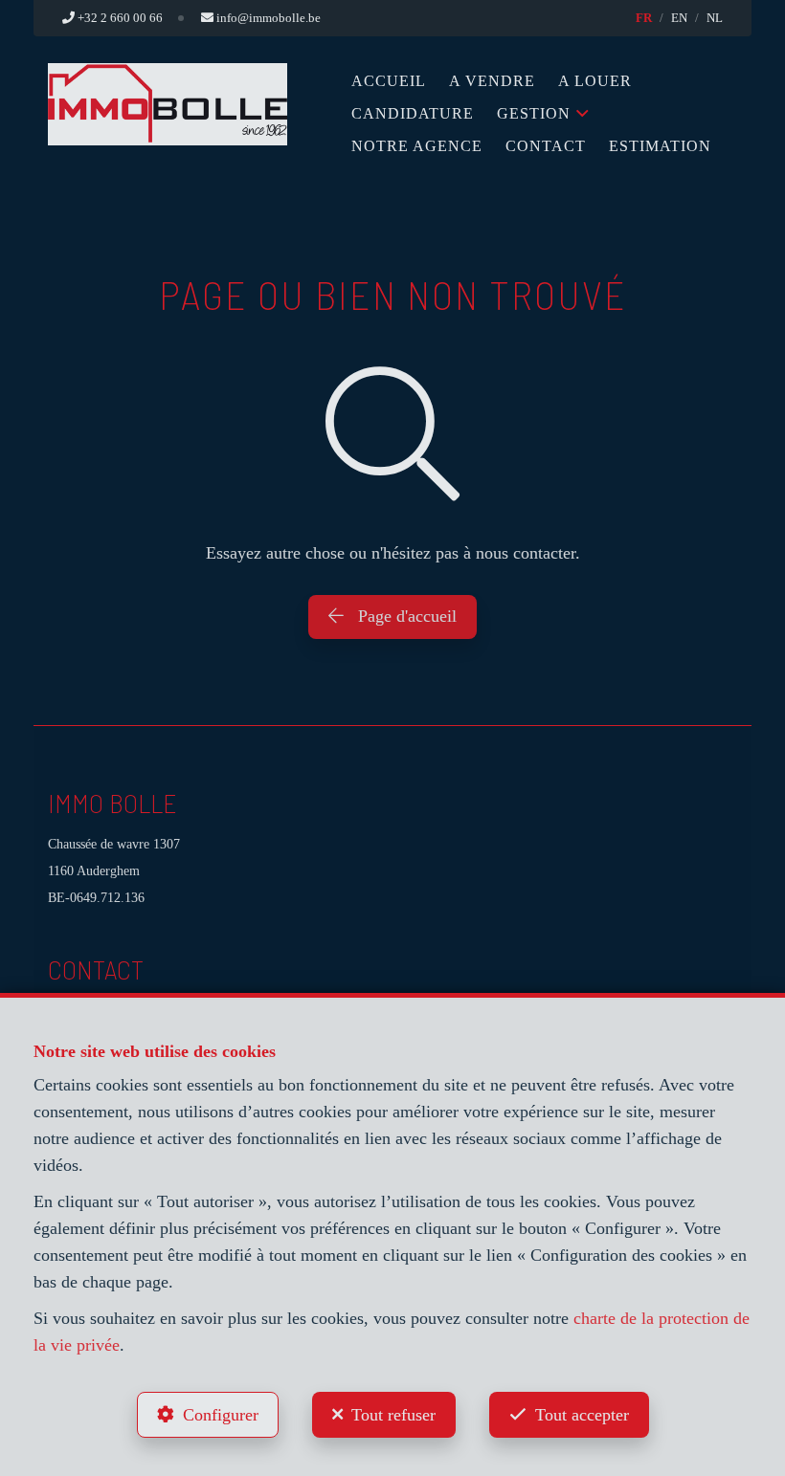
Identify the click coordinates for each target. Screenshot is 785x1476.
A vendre (492, 81)
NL (714, 18)
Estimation (660, 146)
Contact (545, 146)
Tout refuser (393, 1414)
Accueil (388, 81)
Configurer (220, 1414)
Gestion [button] (534, 113)
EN (679, 18)
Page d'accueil (405, 616)
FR (644, 18)
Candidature (412, 113)
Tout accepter (582, 1414)
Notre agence (416, 146)
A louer (595, 81)
